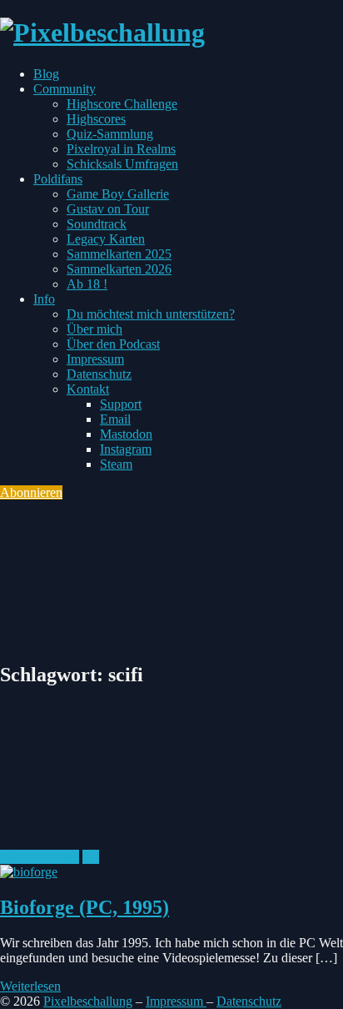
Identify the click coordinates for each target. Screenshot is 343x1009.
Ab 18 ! (87, 284)
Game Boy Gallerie (118, 194)
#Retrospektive (39, 857)
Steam (116, 464)
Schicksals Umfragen (122, 164)
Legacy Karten (106, 239)
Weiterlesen (30, 986)
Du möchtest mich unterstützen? (151, 314)
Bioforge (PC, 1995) (84, 907)
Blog (46, 74)
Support (121, 404)
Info (44, 299)
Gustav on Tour (108, 209)
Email (115, 419)
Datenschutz (99, 374)
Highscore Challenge (122, 104)
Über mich (94, 329)
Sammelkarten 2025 (119, 254)
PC (90, 857)
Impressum (95, 359)
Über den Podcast (113, 344)
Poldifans (57, 179)
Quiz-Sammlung (110, 134)
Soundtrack (97, 224)
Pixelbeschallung (87, 1001)
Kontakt (88, 389)
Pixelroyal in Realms (121, 149)
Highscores (96, 119)
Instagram (126, 449)
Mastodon (126, 434)
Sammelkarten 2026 (119, 269)
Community (64, 89)
